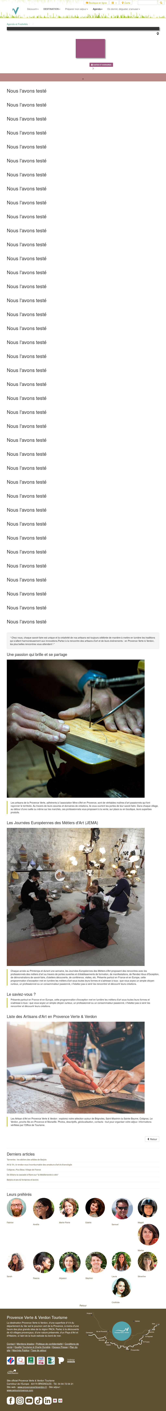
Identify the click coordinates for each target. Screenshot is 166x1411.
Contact (11, 1343)
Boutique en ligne (97, 2)
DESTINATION (51, 9)
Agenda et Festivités (17, 24)
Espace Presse (60, 1347)
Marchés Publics (20, 1350)
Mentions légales (25, 1343)
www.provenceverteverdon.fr (32, 1387)
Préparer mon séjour (75, 9)
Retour (153, 1139)
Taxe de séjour (38, 1350)
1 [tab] (83, 79)
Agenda (97, 9)
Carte (127, 2)
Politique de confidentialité (49, 1343)
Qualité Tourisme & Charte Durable (32, 1347)
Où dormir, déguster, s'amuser (122, 9)
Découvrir (32, 9)
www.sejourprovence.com (20, 1390)
